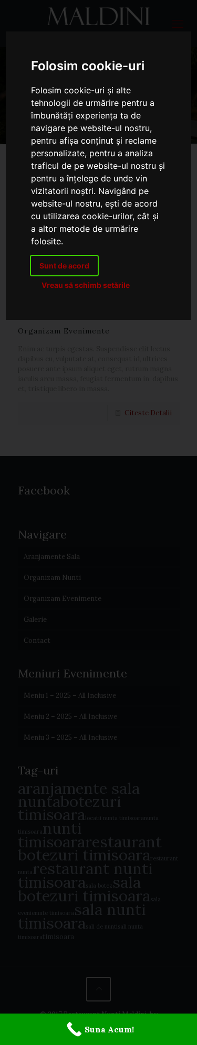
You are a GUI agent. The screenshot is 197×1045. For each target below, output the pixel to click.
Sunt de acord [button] (64, 265)
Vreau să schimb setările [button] (86, 285)
